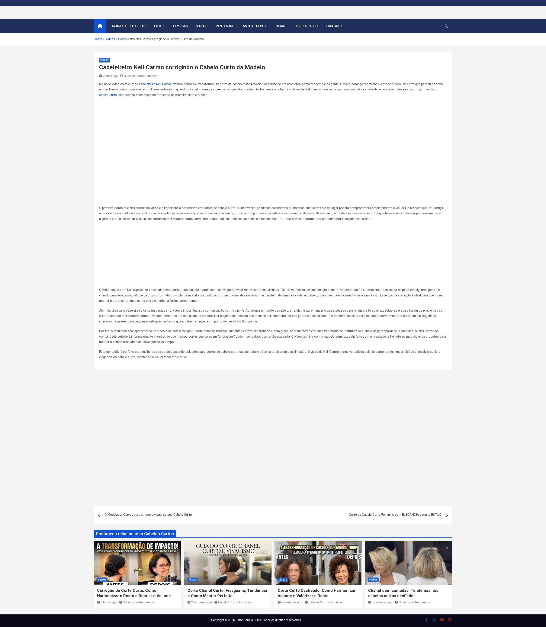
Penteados (225, 26)
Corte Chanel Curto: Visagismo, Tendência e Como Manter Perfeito (227, 593)
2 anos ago (110, 76)
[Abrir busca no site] (446, 26)
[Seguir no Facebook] (426, 620)
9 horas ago (109, 602)
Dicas (280, 26)
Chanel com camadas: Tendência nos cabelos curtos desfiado (403, 593)
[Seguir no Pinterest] (449, 620)
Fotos (159, 26)
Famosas (180, 26)
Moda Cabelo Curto (129, 26)
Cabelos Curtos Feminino (140, 76)
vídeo (154, 208)
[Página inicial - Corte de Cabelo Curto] (100, 26)
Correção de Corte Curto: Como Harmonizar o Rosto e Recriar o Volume (134, 593)
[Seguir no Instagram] (434, 620)
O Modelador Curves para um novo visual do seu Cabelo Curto (148, 515)
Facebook (334, 26)
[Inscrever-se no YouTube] (442, 620)
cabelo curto (108, 95)
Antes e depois (255, 26)
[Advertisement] (273, 256)
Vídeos (201, 26)
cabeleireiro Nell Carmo (155, 84)
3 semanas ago (382, 602)
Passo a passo (305, 26)
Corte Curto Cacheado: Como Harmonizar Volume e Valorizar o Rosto (317, 593)
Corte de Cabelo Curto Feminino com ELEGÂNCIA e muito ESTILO (395, 515)
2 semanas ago (201, 602)
